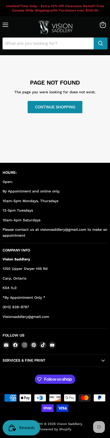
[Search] (100, 43)
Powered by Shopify (55, 429)
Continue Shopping (55, 107)
